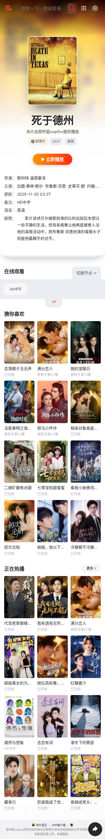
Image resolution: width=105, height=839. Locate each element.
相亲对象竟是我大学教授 (86, 428)
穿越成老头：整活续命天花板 (86, 802)
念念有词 (45, 742)
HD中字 (16, 289)
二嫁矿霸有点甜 (18, 487)
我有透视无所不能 (52, 623)
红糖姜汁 (78, 683)
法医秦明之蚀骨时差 (19, 428)
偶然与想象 (14, 742)
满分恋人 (45, 368)
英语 (21, 210)
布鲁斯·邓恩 (55, 186)
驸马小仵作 (47, 428)
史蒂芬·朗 (76, 186)
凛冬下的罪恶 (82, 742)
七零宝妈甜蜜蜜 (51, 487)
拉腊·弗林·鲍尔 (30, 186)
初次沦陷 (12, 547)
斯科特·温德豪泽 (31, 178)
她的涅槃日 (80, 368)
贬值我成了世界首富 (52, 802)
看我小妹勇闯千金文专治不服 (86, 487)
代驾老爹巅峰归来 (19, 623)
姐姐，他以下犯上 (52, 547)
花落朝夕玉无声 (18, 368)
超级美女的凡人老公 (19, 683)
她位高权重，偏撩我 (52, 683)
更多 (90, 568)
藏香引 (10, 802)
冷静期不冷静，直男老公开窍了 (86, 547)
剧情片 (40, 141)
